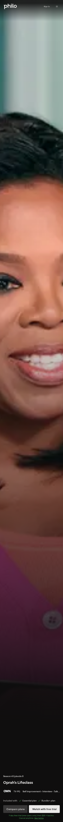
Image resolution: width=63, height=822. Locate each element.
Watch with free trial (44, 809)
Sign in (47, 6)
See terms (39, 818)
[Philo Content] (56, 6)
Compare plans (15, 809)
